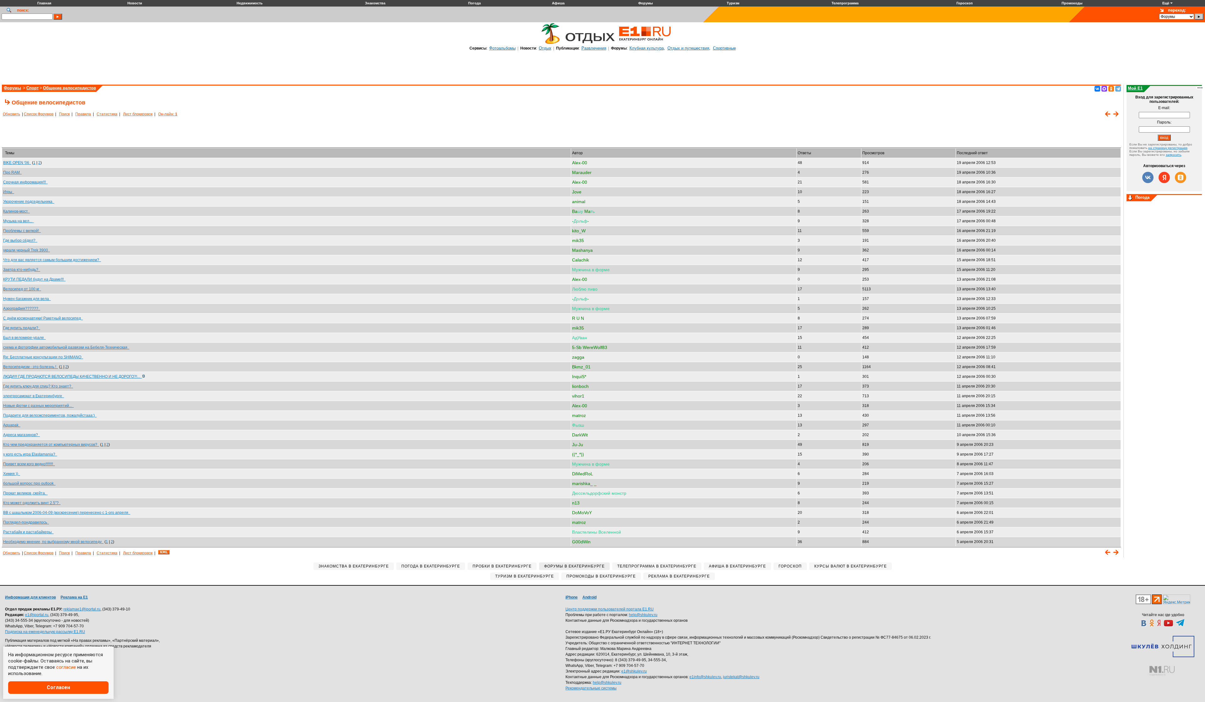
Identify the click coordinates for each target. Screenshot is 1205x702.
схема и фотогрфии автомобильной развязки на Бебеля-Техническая (66, 347)
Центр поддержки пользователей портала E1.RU (609, 609)
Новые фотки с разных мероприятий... (38, 406)
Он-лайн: (167, 114)
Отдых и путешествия (688, 48)
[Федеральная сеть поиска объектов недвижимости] (1162, 671)
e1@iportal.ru (36, 615)
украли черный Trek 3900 (26, 250)
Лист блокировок (138, 114)
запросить (1173, 154)
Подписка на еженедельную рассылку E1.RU (45, 632)
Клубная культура (646, 48)
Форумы (12, 88)
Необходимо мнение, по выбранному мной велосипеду (53, 542)
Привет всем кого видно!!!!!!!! (29, 464)
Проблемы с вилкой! (22, 231)
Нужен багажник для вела (27, 299)
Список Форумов (38, 114)
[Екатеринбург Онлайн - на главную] (645, 43)
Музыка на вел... (18, 221)
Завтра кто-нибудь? (21, 269)
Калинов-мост (16, 211)
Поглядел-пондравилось (26, 522)
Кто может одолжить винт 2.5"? (32, 503)
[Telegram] (1118, 89)
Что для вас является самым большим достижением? (52, 260)
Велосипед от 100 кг (22, 289)
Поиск (64, 114)
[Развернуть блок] (1130, 198)
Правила (83, 114)
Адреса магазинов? (21, 435)
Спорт (32, 88)
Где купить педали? (21, 328)
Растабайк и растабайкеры (28, 532)
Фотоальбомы (502, 48)
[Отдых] (549, 43)
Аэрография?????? (21, 308)
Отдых (545, 48)
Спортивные (724, 48)
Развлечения (593, 48)
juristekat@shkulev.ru (741, 677)
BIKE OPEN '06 (17, 163)
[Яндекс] (1164, 177)
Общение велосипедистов (69, 88)
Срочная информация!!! (25, 182)
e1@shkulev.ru (634, 671)
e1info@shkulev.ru (705, 677)
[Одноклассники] (1111, 89)
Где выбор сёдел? (20, 240)
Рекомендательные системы (591, 688)
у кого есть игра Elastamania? (30, 454)
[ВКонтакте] (1097, 89)
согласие (66, 667)
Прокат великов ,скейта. (25, 493)
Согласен (58, 687)
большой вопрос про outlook (29, 483)
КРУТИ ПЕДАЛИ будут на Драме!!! (34, 279)
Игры (8, 192)
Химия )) (11, 474)
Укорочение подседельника (28, 201)
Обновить (11, 114)
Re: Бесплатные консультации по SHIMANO (43, 357)
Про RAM (12, 172)
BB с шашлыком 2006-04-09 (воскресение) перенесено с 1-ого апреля (66, 512)
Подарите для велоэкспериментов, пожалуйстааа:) (50, 415)
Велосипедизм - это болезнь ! (30, 367)
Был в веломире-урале (24, 337)
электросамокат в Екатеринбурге (33, 396)
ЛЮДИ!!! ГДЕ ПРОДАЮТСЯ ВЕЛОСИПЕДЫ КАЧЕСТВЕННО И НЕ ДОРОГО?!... (72, 376)
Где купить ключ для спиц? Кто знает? (38, 386)
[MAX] (1104, 89)
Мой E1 (1135, 88)
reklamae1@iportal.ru (81, 609)
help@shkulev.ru (643, 615)
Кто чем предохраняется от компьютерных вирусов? (51, 444)
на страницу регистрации (1167, 148)
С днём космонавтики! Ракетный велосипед (43, 318)
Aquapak (11, 425)
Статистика (107, 114)
